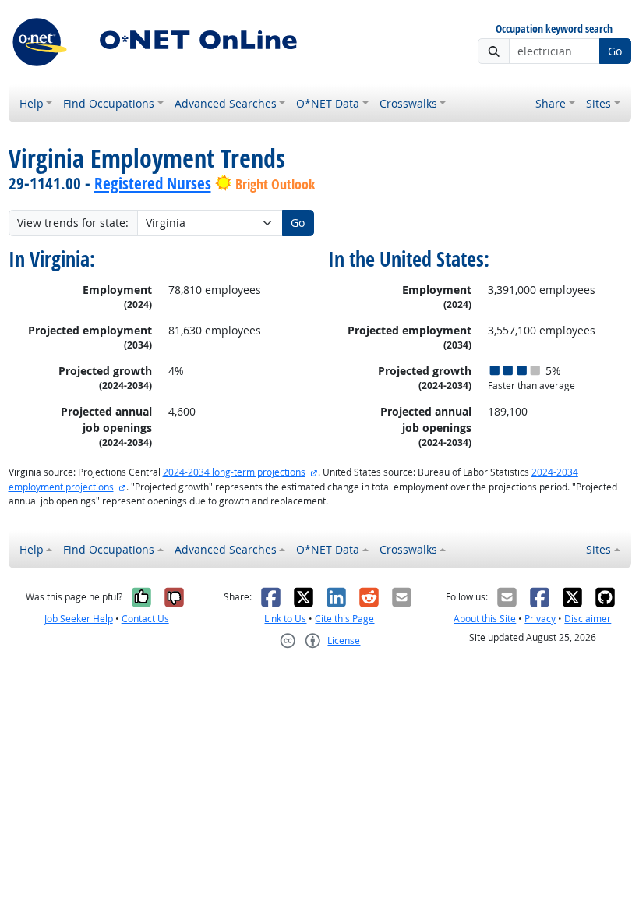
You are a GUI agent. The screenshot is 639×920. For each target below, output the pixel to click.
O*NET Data (327, 103)
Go (615, 51)
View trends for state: (73, 222)
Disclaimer (587, 618)
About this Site (485, 618)
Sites (598, 103)
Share (550, 103)
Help (31, 103)
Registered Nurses (152, 183)
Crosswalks (408, 103)
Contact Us (145, 618)
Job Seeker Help (78, 618)
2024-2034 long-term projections (234, 472)
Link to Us (285, 618)
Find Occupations (108, 103)
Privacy (540, 618)
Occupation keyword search (554, 29)
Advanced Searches (226, 103)
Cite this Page (344, 618)
